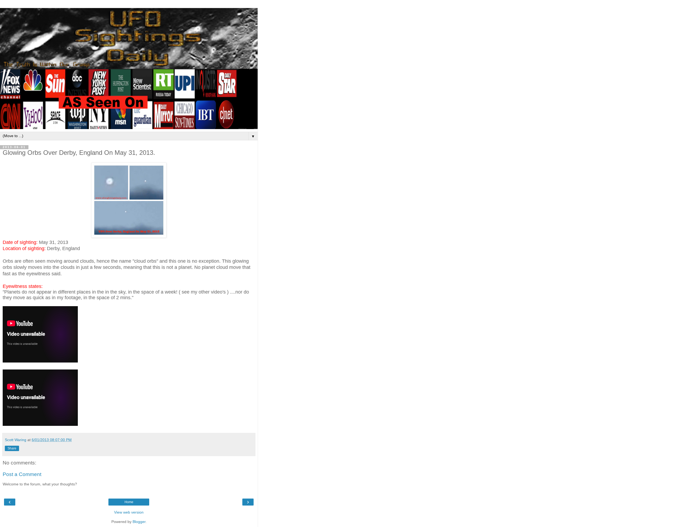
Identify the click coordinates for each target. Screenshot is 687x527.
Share (12, 448)
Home (129, 502)
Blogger (139, 521)
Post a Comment (22, 474)
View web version (129, 512)
